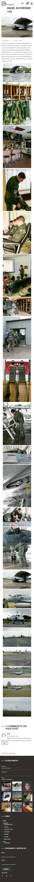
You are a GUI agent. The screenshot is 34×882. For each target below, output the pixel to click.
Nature (6, 834)
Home (4, 820)
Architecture (8, 829)
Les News (7, 843)
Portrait (7, 831)
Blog (4, 841)
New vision (7, 839)
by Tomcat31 (6, 40)
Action (6, 836)
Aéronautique (8, 824)
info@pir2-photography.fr (7, 779)
